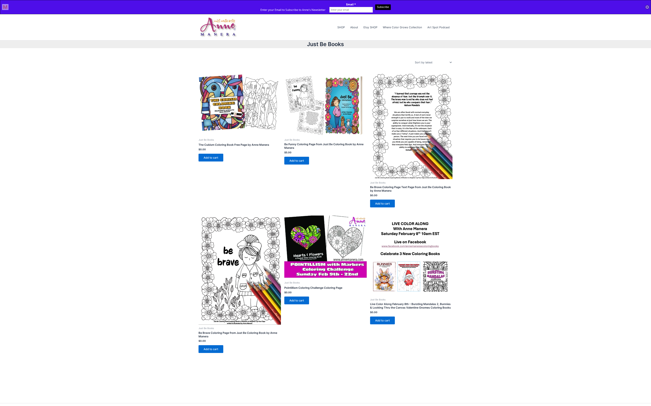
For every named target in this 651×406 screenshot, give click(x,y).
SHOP (341, 27)
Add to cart (211, 157)
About (354, 27)
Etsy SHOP (370, 27)
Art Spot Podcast (438, 27)
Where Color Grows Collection (402, 27)
